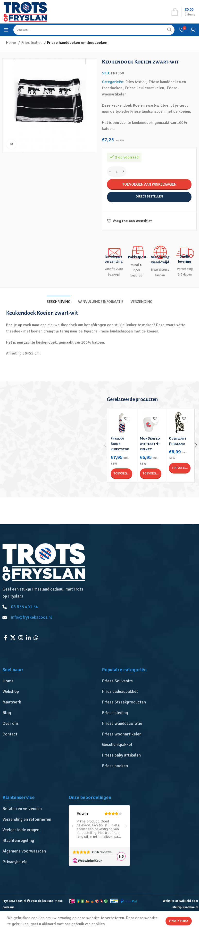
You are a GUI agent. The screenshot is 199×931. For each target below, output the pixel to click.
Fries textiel (32, 42)
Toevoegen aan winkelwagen (149, 184)
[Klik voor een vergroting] (11, 144)
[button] (121, 473)
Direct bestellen (149, 196)
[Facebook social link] (5, 637)
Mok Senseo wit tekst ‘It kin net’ (150, 443)
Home (11, 42)
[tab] (58, 301)
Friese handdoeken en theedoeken (77, 42)
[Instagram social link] (21, 637)
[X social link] (13, 637)
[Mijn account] (193, 30)
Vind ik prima (178, 921)
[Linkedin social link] (28, 637)
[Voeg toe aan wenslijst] (125, 418)
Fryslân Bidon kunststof (120, 443)
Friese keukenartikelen (144, 88)
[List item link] (49, 681)
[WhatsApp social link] (36, 637)
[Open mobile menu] (6, 30)
